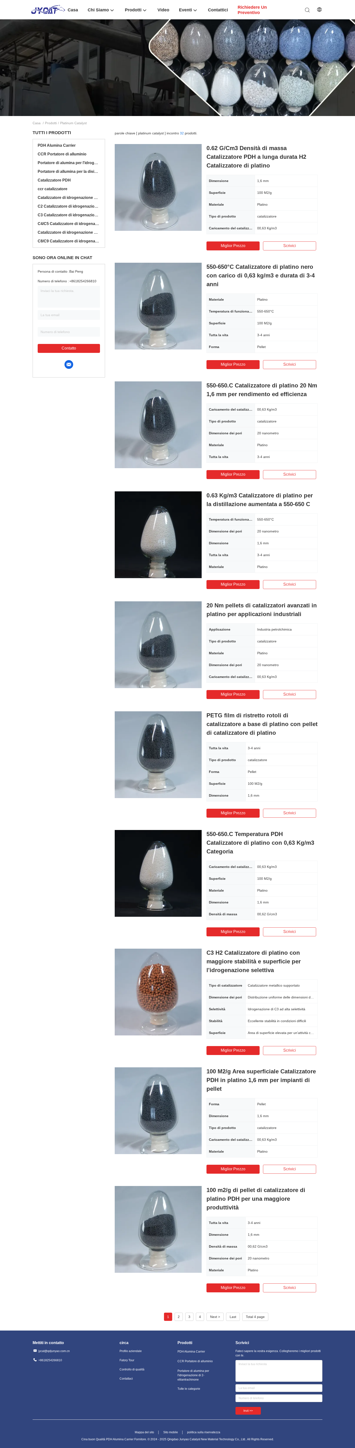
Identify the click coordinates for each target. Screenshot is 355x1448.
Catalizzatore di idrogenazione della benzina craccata (69, 232)
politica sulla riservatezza (203, 1432)
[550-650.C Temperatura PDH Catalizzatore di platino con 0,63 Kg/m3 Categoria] (158, 873)
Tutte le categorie (189, 1388)
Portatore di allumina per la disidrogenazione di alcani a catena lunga (69, 171)
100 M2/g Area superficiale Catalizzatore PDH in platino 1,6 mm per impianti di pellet (261, 1080)
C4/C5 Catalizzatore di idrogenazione (69, 224)
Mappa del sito (144, 1432)
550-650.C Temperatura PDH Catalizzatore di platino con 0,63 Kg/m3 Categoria (260, 843)
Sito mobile (170, 1432)
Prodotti (51, 123)
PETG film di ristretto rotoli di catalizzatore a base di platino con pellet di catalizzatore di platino (262, 724)
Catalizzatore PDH (54, 180)
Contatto (69, 348)
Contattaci (126, 1378)
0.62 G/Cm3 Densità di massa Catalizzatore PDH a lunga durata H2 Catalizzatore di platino (256, 157)
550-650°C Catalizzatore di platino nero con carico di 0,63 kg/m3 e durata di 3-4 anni (260, 275)
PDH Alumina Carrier (57, 145)
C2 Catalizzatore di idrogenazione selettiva (69, 206)
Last (233, 1317)
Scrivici (289, 246)
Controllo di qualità (132, 1369)
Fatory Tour (127, 1360)
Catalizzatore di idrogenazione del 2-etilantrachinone (69, 198)
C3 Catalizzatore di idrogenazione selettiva (69, 215)
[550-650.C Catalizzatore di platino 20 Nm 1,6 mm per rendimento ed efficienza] (158, 425)
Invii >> (248, 1410)
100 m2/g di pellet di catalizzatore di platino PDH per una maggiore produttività (255, 1199)
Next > (215, 1317)
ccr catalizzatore (52, 189)
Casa (37, 123)
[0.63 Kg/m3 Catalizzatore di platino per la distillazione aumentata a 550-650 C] (158, 535)
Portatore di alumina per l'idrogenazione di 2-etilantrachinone (69, 163)
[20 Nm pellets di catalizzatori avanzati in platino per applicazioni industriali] (158, 645)
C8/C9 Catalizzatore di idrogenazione (69, 241)
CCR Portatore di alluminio (62, 154)
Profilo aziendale (131, 1351)
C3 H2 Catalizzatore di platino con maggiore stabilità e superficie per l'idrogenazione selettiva (253, 961)
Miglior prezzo (233, 246)
